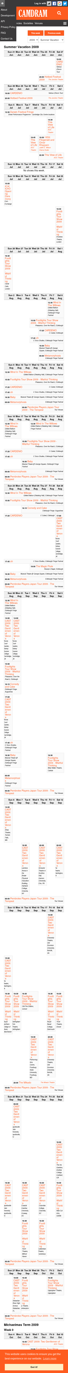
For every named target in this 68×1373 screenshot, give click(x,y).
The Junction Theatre (55, 79)
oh (37, 337)
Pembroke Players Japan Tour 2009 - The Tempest (40, 408)
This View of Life (51, 124)
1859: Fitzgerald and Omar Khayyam (46, 141)
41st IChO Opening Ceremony (8, 192)
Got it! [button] (34, 1367)
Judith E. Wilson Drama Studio (45, 148)
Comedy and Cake (37, 507)
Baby (47, 345)
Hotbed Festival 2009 (50, 78)
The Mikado (25, 1082)
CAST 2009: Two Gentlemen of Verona (59, 527)
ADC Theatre (50, 131)
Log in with (40, 3)
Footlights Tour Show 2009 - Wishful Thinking (59, 223)
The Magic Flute (44, 566)
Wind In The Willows (54, 304)
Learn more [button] (49, 1358)
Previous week (54, 33)
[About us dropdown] (2, 3)
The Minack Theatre (47, 1082)
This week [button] (35, 33)
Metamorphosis (53, 355)
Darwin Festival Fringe (22, 111)
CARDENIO (59, 63)
